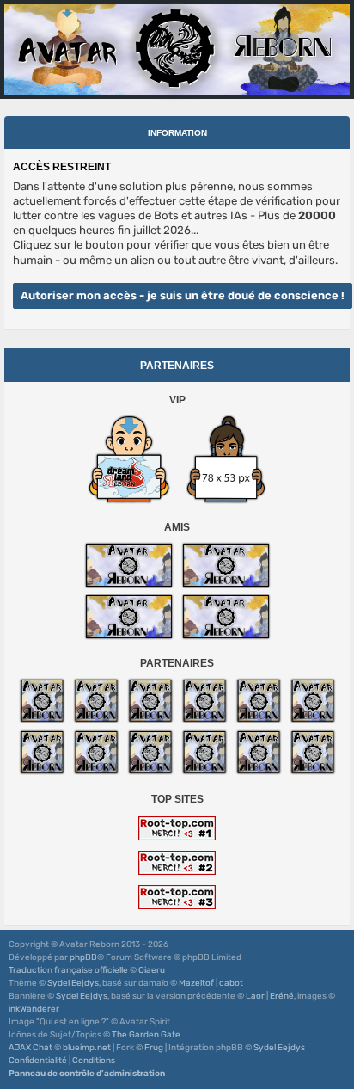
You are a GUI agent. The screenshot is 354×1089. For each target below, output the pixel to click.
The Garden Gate (146, 1035)
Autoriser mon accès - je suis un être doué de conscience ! (183, 295)
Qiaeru (151, 970)
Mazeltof (196, 983)
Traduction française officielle (68, 970)
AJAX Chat (30, 1048)
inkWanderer (34, 1009)
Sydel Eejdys (73, 983)
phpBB (83, 957)
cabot (231, 983)
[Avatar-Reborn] (129, 565)
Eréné (282, 996)
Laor (255, 996)
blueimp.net (87, 1048)
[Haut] (332, 1019)
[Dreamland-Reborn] (129, 459)
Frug (153, 1048)
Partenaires (177, 366)
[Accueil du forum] (177, 49)
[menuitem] (38, 1061)
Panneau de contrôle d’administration (87, 1073)
